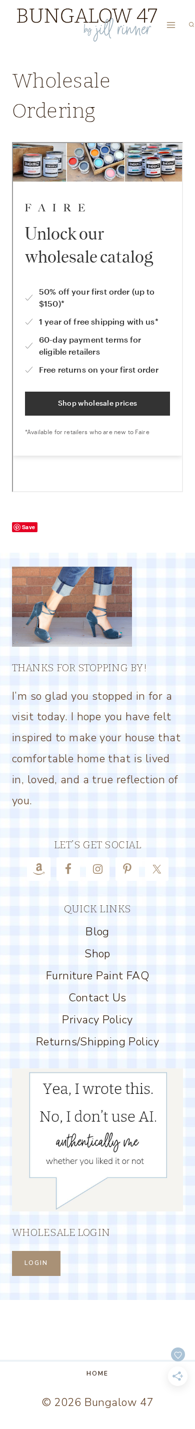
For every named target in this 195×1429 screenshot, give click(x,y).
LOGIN (36, 1263)
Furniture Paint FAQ (97, 975)
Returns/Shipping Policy (97, 1041)
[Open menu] (171, 25)
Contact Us (97, 997)
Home (97, 1373)
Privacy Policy (97, 1019)
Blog (98, 931)
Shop (97, 953)
